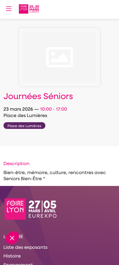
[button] (8, 8)
